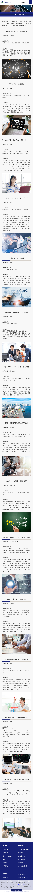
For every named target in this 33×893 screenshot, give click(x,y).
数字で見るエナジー (8, 856)
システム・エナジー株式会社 (19, 2)
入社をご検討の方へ (23, 849)
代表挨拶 (5, 849)
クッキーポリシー (20, 884)
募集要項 (20, 853)
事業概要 (5, 878)
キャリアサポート (23, 859)
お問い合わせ (21, 874)
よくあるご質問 (22, 866)
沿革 (4, 859)
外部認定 (5, 866)
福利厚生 (20, 862)
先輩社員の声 (21, 856)
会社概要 (5, 853)
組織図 (5, 862)
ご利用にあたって (23, 878)
